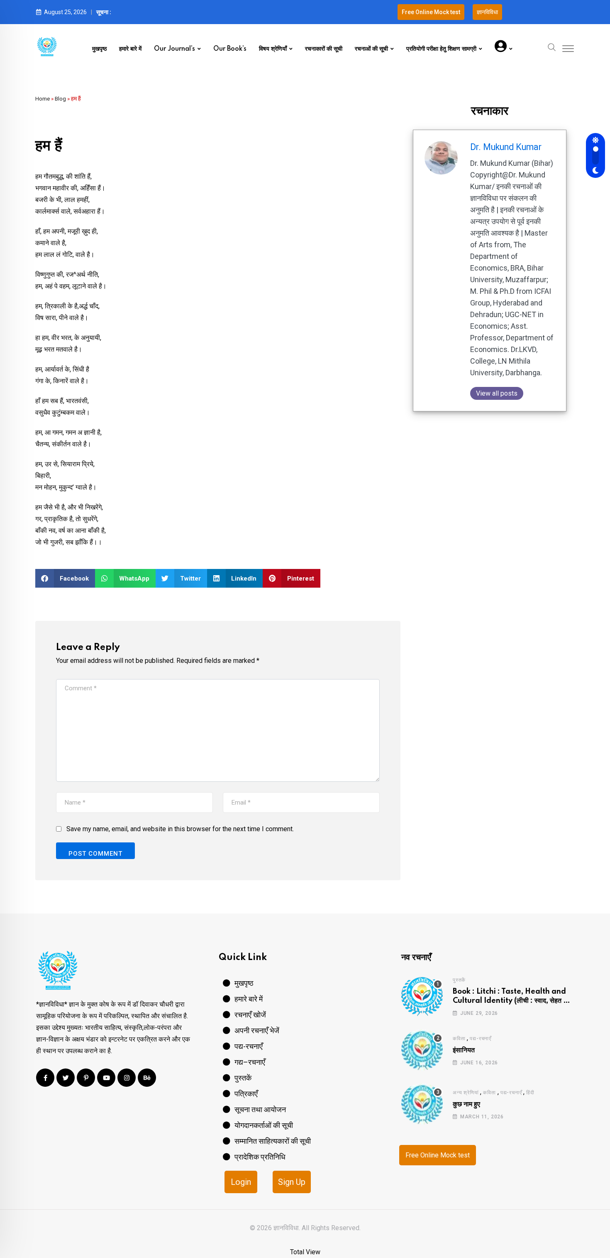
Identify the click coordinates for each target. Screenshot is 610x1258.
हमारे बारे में (130, 49)
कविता (459, 1038)
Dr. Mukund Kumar (506, 147)
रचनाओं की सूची (371, 49)
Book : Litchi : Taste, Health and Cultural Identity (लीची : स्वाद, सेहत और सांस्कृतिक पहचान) (512, 1001)
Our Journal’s (174, 49)
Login (241, 1182)
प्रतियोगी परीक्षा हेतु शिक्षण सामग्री (441, 49)
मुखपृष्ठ (99, 49)
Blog (60, 98)
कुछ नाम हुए (466, 1104)
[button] (65, 578)
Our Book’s (229, 49)
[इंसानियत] (422, 1050)
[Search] (552, 47)
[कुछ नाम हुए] (422, 1104)
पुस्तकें (459, 980)
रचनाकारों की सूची (323, 49)
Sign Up (291, 1182)
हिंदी (530, 1093)
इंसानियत (464, 1050)
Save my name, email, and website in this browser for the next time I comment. (180, 829)
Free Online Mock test (437, 1155)
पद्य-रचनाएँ (480, 1038)
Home (42, 98)
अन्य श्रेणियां (465, 1093)
